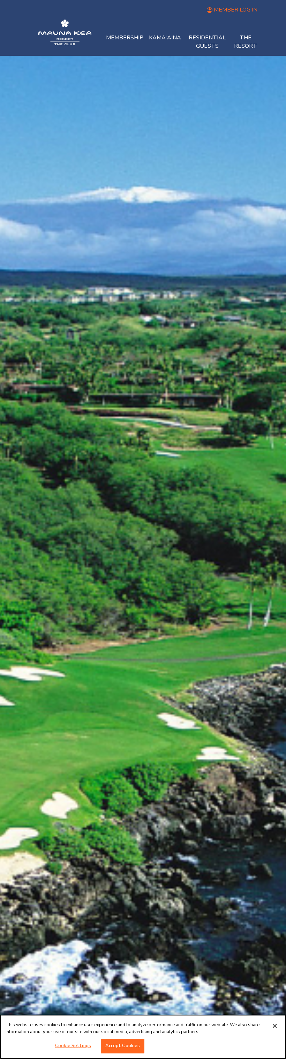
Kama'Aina (165, 37)
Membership (124, 37)
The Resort (245, 42)
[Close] (275, 1026)
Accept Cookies (122, 1046)
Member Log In (235, 10)
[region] (143, 1037)
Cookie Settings (73, 1046)
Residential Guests (207, 42)
